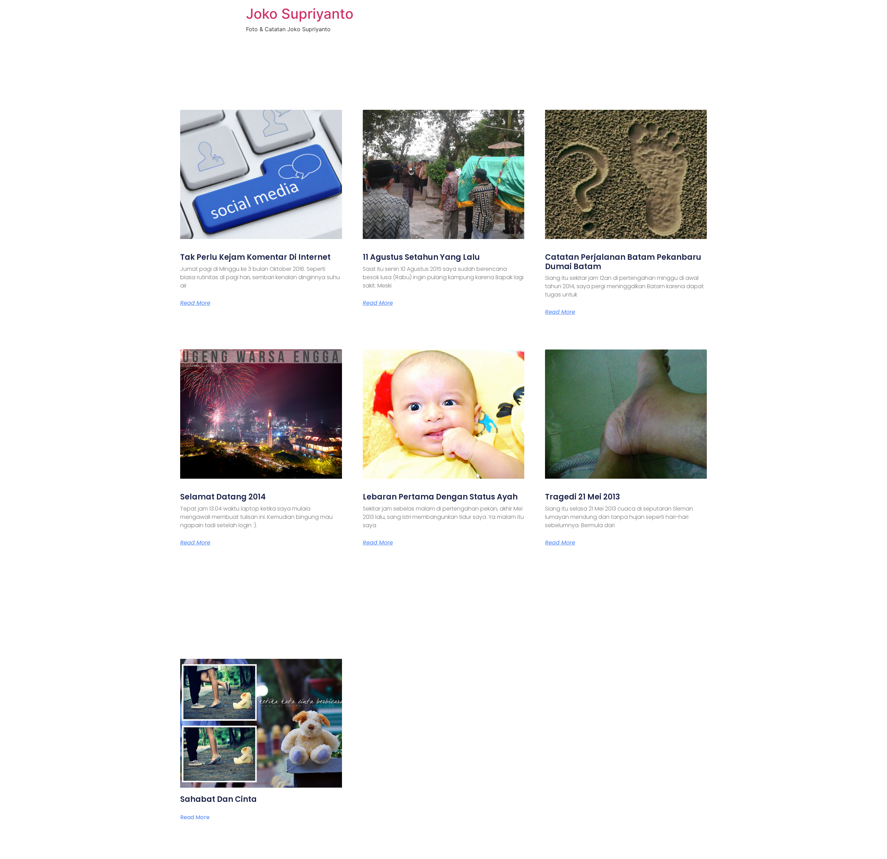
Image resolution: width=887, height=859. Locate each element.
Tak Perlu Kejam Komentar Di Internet (255, 257)
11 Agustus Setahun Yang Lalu (421, 257)
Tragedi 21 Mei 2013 (582, 497)
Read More (195, 303)
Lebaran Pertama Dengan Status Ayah (440, 497)
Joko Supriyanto (299, 13)
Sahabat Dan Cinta (218, 799)
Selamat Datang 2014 (223, 497)
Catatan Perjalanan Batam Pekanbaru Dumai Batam (623, 262)
